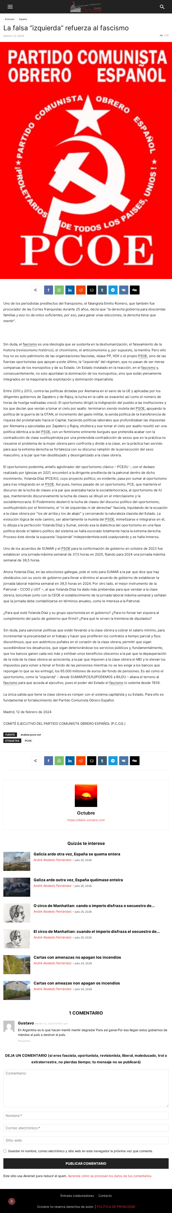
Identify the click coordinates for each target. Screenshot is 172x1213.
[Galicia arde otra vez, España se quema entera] (16, 862)
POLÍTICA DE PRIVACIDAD (116, 1207)
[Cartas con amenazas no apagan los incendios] (16, 965)
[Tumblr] (102, 290)
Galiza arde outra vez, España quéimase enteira (78, 880)
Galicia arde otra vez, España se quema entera (77, 854)
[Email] (91, 290)
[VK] (123, 290)
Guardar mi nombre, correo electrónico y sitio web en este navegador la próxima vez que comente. (80, 1151)
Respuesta (24, 1040)
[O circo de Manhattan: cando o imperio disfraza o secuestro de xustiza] (16, 913)
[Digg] (135, 290)
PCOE (28, 740)
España (23, 19)
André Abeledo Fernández (53, 860)
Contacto (105, 1196)
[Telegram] (113, 290)
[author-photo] (86, 807)
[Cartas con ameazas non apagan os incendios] (16, 991)
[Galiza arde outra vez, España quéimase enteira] (16, 888)
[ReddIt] (81, 290)
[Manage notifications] (11, 1201)
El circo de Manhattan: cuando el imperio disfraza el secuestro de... (97, 931)
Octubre (86, 813)
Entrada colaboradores (77, 1196)
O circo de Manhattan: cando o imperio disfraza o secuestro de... (94, 905)
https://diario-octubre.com (86, 820)
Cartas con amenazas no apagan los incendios (77, 957)
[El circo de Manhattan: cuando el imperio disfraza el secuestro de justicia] (16, 939)
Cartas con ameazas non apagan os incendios (77, 983)
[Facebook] (48, 290)
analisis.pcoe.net (31, 734)
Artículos (9, 19)
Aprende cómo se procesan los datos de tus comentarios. (110, 1176)
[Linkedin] (70, 290)
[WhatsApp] (59, 290)
